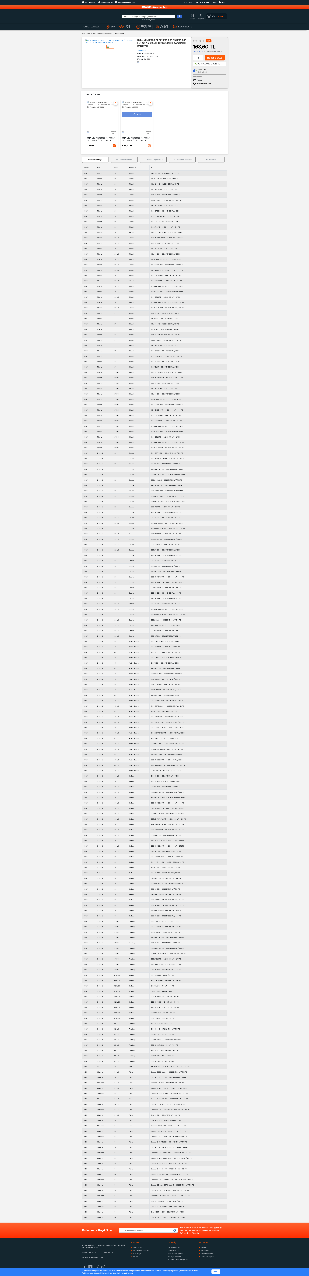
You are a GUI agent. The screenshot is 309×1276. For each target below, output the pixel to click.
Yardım (214, 2)
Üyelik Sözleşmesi (207, 1256)
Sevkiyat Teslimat (174, 1256)
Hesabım (204, 1247)
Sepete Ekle (214, 57)
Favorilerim (205, 1250)
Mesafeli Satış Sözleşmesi (178, 1260)
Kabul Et (216, 1271)
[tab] (95, 160)
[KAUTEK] (138, 62)
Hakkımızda (137, 1247)
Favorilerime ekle (204, 84)
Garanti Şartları (173, 1250)
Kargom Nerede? (207, 1253)
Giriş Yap (201, 18)
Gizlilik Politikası (174, 1247)
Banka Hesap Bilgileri (141, 1250)
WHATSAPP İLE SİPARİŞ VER (209, 64)
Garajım (192, 18)
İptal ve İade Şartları (175, 1253)
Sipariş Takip (204, 2)
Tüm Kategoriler (91, 27)
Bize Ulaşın (137, 1253)
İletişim (222, 2)
